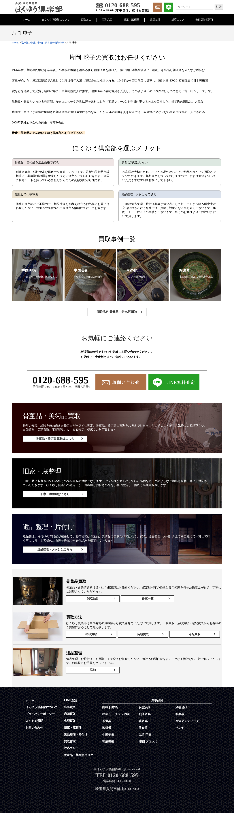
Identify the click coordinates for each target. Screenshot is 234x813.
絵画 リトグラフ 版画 (116, 714)
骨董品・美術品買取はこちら (55, 438)
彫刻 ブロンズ (148, 741)
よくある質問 (34, 720)
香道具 (143, 727)
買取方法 (86, 19)
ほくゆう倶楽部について (55, 19)
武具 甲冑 (145, 734)
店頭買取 (143, 634)
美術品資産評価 (204, 19)
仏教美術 (145, 707)
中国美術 (108, 734)
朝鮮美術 (108, 741)
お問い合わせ (34, 727)
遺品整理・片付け (75, 734)
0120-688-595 (60, 380)
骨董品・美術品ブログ (78, 755)
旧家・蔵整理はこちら (55, 494)
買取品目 (107, 19)
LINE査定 (70, 700)
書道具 (143, 721)
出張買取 (91, 634)
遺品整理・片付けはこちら (55, 549)
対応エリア (177, 19)
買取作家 (70, 741)
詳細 (93, 669)
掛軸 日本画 (110, 707)
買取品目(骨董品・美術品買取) (117, 311)
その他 (180, 727)
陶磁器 (106, 727)
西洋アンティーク (187, 721)
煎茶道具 (145, 714)
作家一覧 (148, 598)
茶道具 (106, 721)
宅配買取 (194, 634)
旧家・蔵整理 (131, 19)
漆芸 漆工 (182, 707)
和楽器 (180, 714)
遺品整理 (155, 19)
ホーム (26, 19)
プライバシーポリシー (40, 713)
